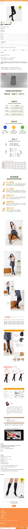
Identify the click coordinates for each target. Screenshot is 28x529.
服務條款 (14, 520)
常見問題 (8, 520)
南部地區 (6, 518)
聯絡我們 (4, 520)
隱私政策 (12, 520)
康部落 (10, 520)
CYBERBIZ (18, 526)
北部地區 (1, 518)
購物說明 (6, 520)
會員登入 (1, 520)
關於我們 (17, 520)
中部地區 (4, 518)
